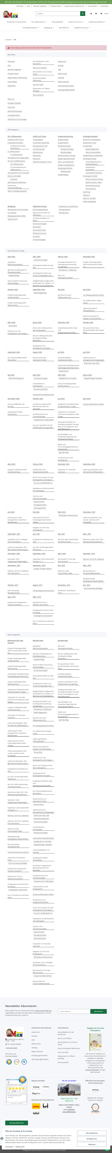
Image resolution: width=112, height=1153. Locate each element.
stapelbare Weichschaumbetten (15, 263)
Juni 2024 (86, 352)
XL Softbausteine (14, 151)
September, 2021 (14, 534)
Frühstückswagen (39, 239)
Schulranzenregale (40, 224)
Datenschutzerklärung (43, 1011)
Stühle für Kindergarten (92, 139)
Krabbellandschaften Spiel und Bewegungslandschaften (67, 330)
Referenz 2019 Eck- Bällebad (93, 559)
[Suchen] (82, 13)
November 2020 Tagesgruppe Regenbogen (17, 560)
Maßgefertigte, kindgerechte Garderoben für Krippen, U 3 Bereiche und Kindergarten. (43, 283)
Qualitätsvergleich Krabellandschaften (65, 359)
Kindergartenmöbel (90, 176)
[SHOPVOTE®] (9, 1062)
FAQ (28, 6)
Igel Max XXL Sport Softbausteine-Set (64, 296)
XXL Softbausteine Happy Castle (92, 301)
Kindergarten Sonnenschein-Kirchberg (43, 611)
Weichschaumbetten (93, 152)
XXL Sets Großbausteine (16, 161)
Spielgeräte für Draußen (68, 378)
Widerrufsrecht (63, 82)
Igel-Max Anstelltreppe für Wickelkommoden (17, 271)
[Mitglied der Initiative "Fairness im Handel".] (95, 1108)
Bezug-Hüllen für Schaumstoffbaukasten (91, 572)
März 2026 (36, 257)
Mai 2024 (11, 375)
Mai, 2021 (61, 534)
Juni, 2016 (86, 585)
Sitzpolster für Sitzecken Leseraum (67, 471)
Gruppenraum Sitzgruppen (44, 420)
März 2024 (62, 375)
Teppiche (86, 195)
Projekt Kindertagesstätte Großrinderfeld (17, 296)
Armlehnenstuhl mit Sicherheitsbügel (40, 415)
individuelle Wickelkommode (43, 395)
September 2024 (14, 352)
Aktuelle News (38, 640)
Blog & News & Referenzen (74, 6)
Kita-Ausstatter (38, 95)
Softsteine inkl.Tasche (16, 139)
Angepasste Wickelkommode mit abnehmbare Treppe (68, 405)
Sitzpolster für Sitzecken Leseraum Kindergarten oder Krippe (68, 414)
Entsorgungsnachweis (66, 86)
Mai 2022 (36, 512)
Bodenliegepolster (92, 149)
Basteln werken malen (94, 182)
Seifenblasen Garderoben (90, 168)
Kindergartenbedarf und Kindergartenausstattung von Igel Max (67, 264)
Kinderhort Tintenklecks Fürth (66, 591)
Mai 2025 (61, 289)
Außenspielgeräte (89, 201)
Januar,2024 (87, 375)
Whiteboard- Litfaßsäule (67, 270)
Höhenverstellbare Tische (42, 162)
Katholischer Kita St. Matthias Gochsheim (40, 603)
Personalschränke (39, 230)
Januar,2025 (37, 322)
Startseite (19, 6)
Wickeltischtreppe (67, 149)
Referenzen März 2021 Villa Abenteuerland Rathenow (93, 540)
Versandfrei (13, 326)
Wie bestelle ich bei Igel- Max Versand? (67, 560)
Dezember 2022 (63, 464)
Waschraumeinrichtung (66, 155)
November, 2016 (64, 585)
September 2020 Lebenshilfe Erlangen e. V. (43, 560)
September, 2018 (39, 565)
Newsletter (104, 6)
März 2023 (11, 464)
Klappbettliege (14, 275)
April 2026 (11, 257)
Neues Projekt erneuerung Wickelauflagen (17, 282)
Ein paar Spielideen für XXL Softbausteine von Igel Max (43, 426)
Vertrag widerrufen (17, 1123)
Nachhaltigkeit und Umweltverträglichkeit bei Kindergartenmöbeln (67, 436)
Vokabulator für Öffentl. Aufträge (41, 90)
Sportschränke (39, 502)
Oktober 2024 (88, 322)
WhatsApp (72, 1112)
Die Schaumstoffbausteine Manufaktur (17, 359)
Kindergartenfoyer (89, 159)
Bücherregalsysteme (40, 209)
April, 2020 (62, 554)
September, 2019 (14, 565)
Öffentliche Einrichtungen (17, 119)
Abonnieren (98, 1011)
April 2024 (36, 375)
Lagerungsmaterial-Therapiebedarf (90, 309)
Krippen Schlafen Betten (43, 569)
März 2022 (62, 512)
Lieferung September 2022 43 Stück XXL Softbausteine (93, 471)
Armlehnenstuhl (39, 149)
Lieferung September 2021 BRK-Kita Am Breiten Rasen (18, 548)
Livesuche (11, 107)
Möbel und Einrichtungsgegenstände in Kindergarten (68, 446)
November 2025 (89, 257)
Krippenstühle (63, 143)
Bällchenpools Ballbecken (17, 182)
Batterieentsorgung (15, 111)
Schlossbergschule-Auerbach (43, 590)
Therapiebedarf (64, 209)
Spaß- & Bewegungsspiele (17, 191)
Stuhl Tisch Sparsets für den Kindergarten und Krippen (43, 478)
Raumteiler (37, 227)
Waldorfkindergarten (16, 378)
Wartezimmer (64, 371)
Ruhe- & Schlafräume (66, 162)
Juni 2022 (11, 512)
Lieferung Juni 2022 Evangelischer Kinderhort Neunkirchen (17, 519)
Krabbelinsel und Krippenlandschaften (40, 471)
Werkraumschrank (39, 233)
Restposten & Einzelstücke (68, 206)
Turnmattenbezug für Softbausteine (18, 168)
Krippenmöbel (63, 139)
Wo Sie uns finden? (40, 68)
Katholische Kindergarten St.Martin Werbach (17, 603)
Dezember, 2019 (89, 554)
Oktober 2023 (38, 399)
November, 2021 (89, 512)
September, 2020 (39, 554)
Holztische (36, 159)
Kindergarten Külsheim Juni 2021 (43, 540)
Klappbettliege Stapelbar (93, 378)
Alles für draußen (89, 198)
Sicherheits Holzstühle (41, 143)
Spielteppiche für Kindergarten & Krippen (41, 347)
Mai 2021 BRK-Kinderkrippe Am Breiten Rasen (68, 540)
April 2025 (86, 289)
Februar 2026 (63, 257)
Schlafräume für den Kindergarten (65, 459)
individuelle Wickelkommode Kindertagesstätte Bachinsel (68, 366)
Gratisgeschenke (14, 115)
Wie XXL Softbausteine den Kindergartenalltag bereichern (42, 338)
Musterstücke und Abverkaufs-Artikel (39, 359)
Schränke (36, 236)
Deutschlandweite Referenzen (39, 79)
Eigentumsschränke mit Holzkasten (41, 214)
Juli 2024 (61, 352)
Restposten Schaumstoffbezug (14, 186)
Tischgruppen (38, 139)
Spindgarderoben (40, 505)
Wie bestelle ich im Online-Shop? (43, 73)
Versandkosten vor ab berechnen (41, 62)
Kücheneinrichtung (93, 185)
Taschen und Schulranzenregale (40, 497)
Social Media (92, 6)
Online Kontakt (11, 1048)
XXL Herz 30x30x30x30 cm (43, 483)
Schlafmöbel (87, 146)
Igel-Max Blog (64, 452)
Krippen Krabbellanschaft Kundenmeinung (17, 471)
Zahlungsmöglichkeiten (66, 90)
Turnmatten (12, 213)
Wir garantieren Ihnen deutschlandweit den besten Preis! (93, 330)
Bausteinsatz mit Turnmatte (18, 209)
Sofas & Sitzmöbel (14, 176)
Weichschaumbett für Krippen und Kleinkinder (92, 317)
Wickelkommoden (64, 146)
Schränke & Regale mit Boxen (41, 219)
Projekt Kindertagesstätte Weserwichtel (17, 304)
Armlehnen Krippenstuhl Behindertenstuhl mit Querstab (42, 406)
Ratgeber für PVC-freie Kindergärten (41, 529)
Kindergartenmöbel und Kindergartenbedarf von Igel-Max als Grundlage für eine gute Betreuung (68, 425)
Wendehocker (38, 152)
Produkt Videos (55, 6)
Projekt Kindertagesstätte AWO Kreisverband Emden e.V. (92, 264)
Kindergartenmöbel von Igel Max (43, 266)
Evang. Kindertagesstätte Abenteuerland (67, 385)
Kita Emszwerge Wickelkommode (14, 591)
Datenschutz (20, 1146)
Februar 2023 (38, 464)
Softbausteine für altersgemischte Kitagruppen (93, 359)
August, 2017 (37, 585)
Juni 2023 (61, 399)
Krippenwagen (63, 174)
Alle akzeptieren (92, 1133)
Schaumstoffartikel (92, 1070)
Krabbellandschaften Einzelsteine (18, 147)
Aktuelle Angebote (40, 6)
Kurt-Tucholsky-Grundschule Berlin (43, 622)
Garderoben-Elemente (94, 173)
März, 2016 (37, 597)
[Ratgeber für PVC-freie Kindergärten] (95, 1042)
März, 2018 (87, 565)
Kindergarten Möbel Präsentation (15, 413)
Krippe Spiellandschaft (66, 159)
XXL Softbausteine (16, 164)
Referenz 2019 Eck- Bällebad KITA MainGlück (18, 572)
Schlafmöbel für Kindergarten (39, 385)
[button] (91, 13)
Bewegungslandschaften (17, 216)
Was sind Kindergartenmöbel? (65, 276)
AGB (59, 69)
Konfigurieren (92, 1139)
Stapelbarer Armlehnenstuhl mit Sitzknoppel (43, 489)
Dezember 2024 (63, 322)
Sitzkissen (14, 179)
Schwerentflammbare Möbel (93, 404)
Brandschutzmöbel (41, 389)
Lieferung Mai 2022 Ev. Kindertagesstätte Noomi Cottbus (42, 519)
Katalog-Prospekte (14, 103)
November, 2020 (14, 554)
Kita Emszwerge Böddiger (93, 588)
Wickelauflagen (66, 152)
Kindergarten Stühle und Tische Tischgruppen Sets (42, 274)
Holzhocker (37, 155)
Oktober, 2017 (13, 585)
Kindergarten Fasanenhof (43, 616)
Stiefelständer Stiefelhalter (93, 155)
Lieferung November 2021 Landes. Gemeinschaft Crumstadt (92, 519)
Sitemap (61, 78)
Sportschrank (12, 219)
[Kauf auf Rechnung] (95, 1090)
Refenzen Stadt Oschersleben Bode (65, 572)
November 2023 (13, 399)
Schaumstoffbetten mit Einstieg (16, 405)
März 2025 (11, 322)
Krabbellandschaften (15, 143)
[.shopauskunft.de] (24, 1062)
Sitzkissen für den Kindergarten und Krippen (17, 332)
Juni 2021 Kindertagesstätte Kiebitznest (43, 548)
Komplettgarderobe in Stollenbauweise (94, 163)
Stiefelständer (65, 171)
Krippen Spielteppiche (66, 165)
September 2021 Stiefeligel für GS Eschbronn (17, 540)
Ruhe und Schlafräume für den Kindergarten (42, 329)
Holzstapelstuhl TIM (40, 146)
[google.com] (16, 1062)
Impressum (9, 1146)
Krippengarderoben (65, 168)
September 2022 (89, 464)
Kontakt (60, 65)
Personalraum (91, 189)
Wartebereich (64, 213)
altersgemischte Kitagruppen (18, 158)
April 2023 (86, 399)
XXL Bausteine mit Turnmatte (18, 173)
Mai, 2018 (61, 565)
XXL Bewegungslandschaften (93, 295)
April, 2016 (12, 597)
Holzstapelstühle (40, 508)
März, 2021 (87, 534)
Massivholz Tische (89, 143)
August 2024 (37, 352)
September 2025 (39, 289)
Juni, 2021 (36, 534)
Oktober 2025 (13, 289)
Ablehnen (91, 1144)
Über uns (11, 99)
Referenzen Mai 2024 (91, 363)
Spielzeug (86, 192)
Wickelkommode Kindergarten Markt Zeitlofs (93, 580)
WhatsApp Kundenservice (68, 515)
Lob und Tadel (38, 84)
